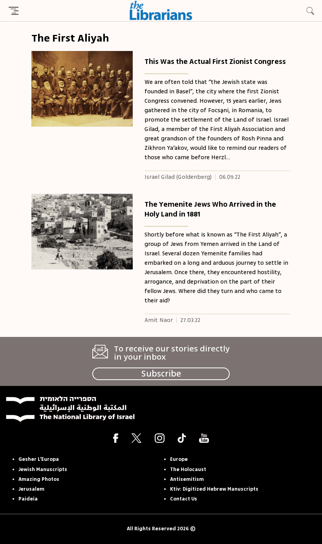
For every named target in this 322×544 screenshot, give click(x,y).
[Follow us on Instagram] (160, 438)
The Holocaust (188, 469)
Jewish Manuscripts (42, 469)
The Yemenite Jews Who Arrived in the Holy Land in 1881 (210, 209)
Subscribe (161, 374)
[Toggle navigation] (13, 10)
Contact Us (183, 498)
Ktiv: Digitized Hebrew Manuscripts (214, 489)
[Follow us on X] (136, 438)
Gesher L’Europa (38, 459)
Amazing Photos (38, 479)
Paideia (28, 498)
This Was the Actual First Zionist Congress (215, 61)
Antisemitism (187, 479)
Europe (179, 459)
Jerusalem (31, 489)
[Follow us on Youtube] (204, 438)
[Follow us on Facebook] (115, 438)
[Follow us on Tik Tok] (181, 438)
